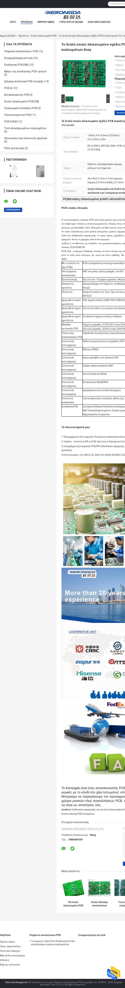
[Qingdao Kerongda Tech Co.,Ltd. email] (8, 201)
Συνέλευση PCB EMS (16, 64)
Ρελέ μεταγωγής (14, 148)
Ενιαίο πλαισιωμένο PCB (44, 35)
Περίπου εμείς (46, 22)
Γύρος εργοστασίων (71, 22)
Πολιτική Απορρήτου (16, 982)
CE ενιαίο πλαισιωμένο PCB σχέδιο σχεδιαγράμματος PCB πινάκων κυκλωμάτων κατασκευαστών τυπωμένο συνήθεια (73, 904)
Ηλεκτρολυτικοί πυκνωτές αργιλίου (25, 138)
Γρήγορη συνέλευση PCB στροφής (23, 81)
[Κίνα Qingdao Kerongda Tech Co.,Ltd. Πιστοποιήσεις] (13, 171)
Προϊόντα (27, 22)
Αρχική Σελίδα (7, 35)
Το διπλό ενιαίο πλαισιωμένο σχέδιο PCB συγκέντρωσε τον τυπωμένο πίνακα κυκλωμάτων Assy (83, 109)
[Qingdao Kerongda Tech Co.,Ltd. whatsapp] (17, 201)
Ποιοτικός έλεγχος (99, 22)
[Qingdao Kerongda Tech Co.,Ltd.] (62, 14)
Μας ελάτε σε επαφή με (12, 955)
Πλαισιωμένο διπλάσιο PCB (20, 108)
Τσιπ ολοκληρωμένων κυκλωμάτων (25, 128)
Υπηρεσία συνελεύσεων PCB (21, 51)
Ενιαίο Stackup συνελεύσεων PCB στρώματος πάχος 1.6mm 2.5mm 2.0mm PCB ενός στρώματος (99, 904)
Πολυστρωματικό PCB (17, 114)
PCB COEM (10, 121)
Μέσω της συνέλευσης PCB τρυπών (25, 71)
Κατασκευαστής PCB (16, 94)
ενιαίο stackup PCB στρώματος (78, 813)
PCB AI (8, 88)
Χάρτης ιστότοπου (10, 964)
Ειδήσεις (4, 960)
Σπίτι (13, 22)
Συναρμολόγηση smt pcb (18, 58)
